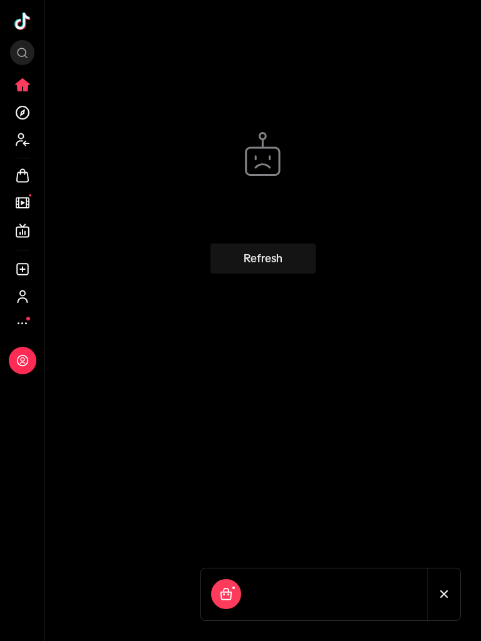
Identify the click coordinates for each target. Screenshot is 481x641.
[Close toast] (444, 594)
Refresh (263, 258)
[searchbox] (22, 52)
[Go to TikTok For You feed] (22, 21)
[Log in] (22, 360)
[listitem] (22, 85)
